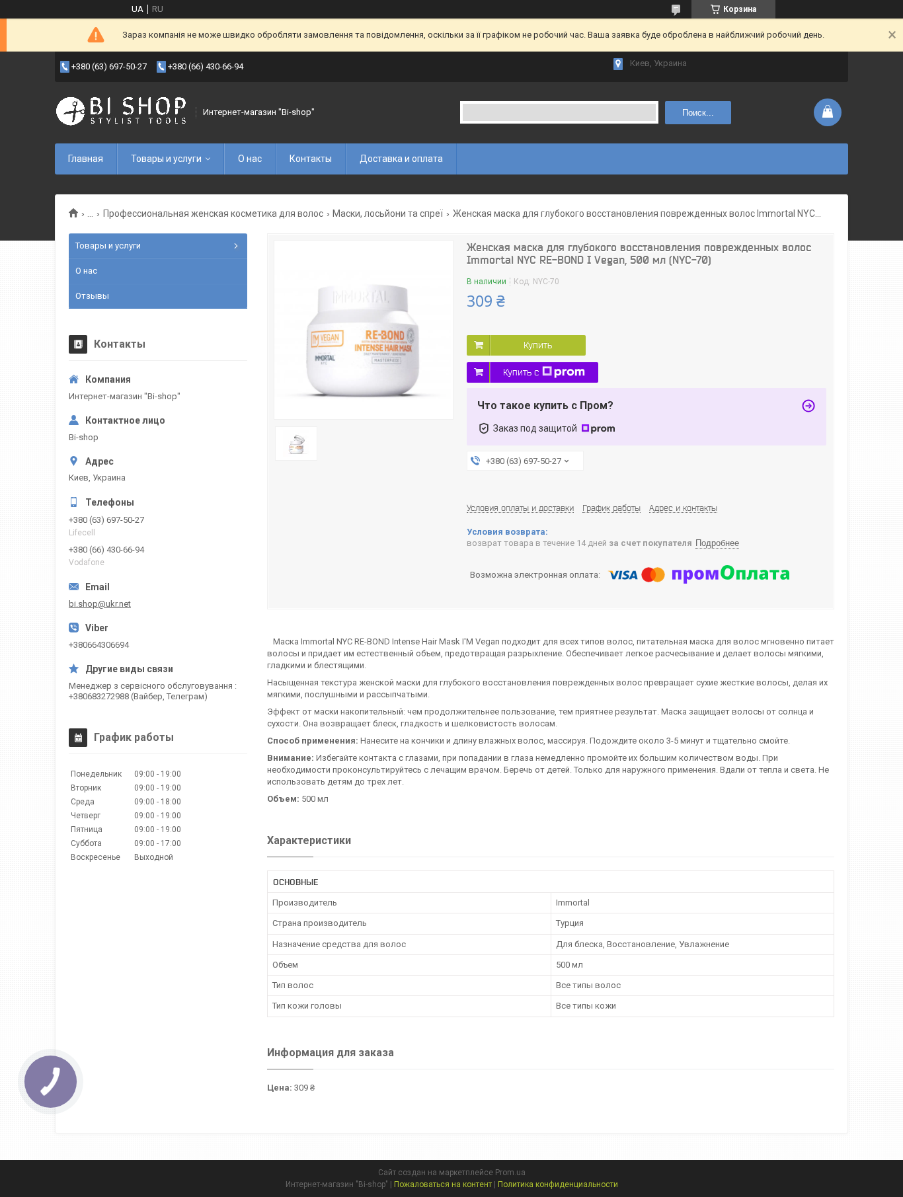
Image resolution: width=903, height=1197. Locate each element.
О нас (250, 158)
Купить (538, 345)
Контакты (311, 158)
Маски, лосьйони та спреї (388, 213)
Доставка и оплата (401, 158)
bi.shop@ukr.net (100, 604)
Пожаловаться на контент (443, 1184)
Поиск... (698, 113)
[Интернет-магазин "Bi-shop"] (121, 112)
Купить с (521, 372)
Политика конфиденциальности (558, 1184)
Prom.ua (510, 1172)
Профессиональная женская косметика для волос (213, 213)
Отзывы (92, 296)
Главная (85, 158)
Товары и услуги (166, 158)
